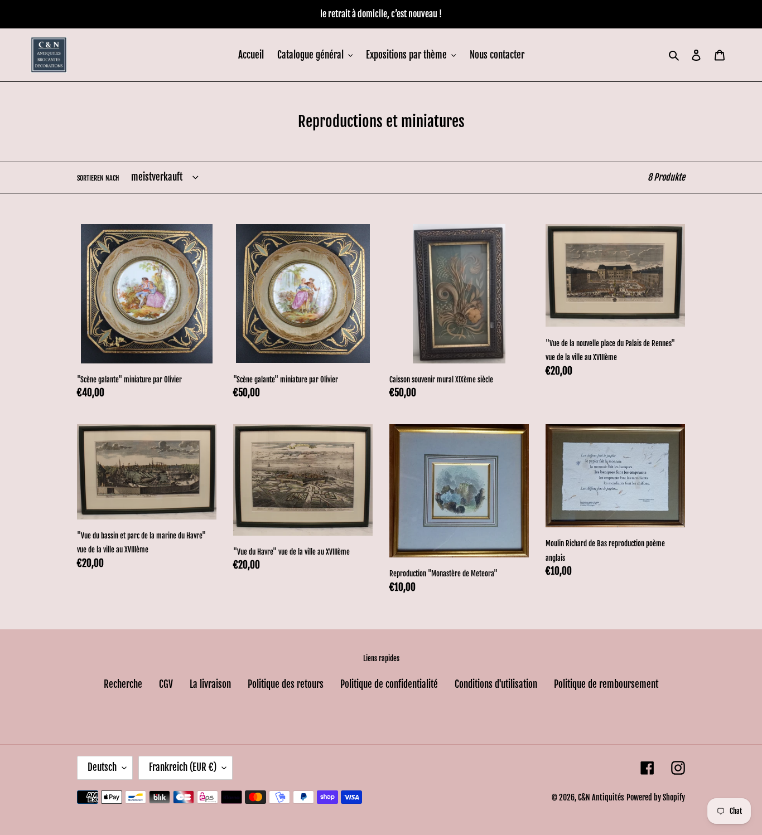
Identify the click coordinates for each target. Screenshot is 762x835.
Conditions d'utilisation (496, 684)
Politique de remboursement (606, 684)
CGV (166, 684)
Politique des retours (286, 684)
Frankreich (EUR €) (182, 767)
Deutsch (102, 767)
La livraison (210, 684)
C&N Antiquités (601, 797)
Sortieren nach (98, 178)
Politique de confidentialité (389, 684)
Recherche (123, 684)
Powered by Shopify (655, 797)
